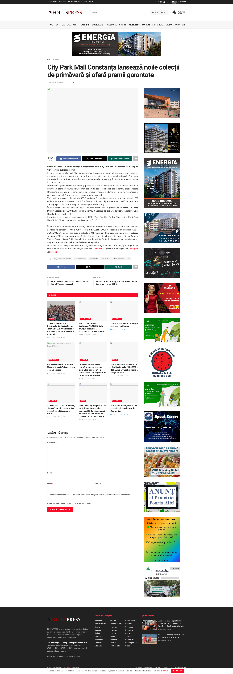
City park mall (80, 259)
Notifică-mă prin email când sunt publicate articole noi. (69, 503)
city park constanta (62, 259)
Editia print (88, 2)
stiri (128, 259)
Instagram (133, 248)
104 (126, 414)
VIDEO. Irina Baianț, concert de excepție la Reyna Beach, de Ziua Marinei (123, 408)
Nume (50, 473)
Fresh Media (75, 668)
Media (112, 636)
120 (95, 335)
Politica (113, 643)
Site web (98, 484)
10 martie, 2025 (52, 83)
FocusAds (166, 668)
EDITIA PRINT (160, 12)
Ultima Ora (85, 318)
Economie (99, 640)
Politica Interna (116, 646)
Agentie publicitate (74, 2)
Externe (85, 25)
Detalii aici (165, 671)
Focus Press (106, 259)
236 (63, 417)
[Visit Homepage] (65, 12)
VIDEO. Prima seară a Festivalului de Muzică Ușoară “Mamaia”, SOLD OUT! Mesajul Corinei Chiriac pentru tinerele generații (60, 328)
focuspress (119, 259)
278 (95, 420)
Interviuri (113, 627)
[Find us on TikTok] (167, 2)
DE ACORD (177, 671)
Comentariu (52, 442)
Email (50, 484)
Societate (97, 25)
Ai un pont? (53, 2)
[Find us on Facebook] (158, 2)
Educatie (98, 646)
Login (183, 2)
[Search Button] (143, 12)
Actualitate (69, 25)
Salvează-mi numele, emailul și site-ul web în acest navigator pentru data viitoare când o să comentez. (91, 495)
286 (63, 337)
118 (95, 378)
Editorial (157, 25)
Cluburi (97, 633)
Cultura (98, 636)
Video (169, 25)
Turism (146, 25)
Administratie (100, 624)
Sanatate (129, 624)
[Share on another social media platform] (135, 158)
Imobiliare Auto (116, 624)
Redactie (62, 2)
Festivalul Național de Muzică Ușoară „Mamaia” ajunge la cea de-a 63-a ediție (61, 367)
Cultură (112, 25)
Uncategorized (131, 643)
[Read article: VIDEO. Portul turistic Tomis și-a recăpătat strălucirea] (124, 311)
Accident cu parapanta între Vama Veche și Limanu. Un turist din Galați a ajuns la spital (171, 623)
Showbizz (129, 627)
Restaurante (130, 621)
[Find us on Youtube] (164, 2)
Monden (133, 25)
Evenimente (98, 248)
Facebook (53, 252)
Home (49, 60)
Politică (53, 25)
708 (63, 373)
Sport (122, 25)
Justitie (113, 633)
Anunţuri (180, 25)
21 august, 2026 (54, 337)
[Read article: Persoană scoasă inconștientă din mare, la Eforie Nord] (149, 639)
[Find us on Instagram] (161, 2)
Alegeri (97, 627)
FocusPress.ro (57, 668)
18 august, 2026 (54, 373)
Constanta (93, 259)
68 (126, 329)
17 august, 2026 (85, 378)
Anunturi (98, 630)
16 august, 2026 (85, 420)
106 (126, 376)
